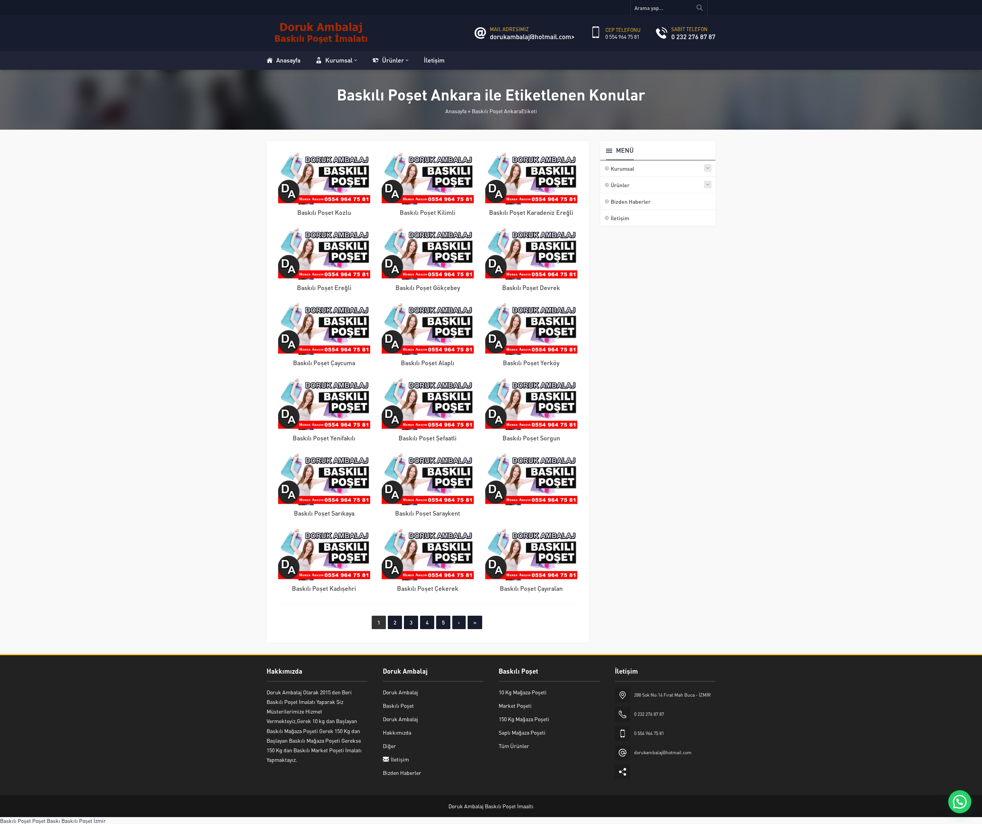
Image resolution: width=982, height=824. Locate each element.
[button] (959, 801)
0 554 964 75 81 (622, 36)
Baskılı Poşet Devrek (531, 287)
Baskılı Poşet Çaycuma (324, 363)
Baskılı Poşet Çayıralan (531, 588)
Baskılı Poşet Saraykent (427, 513)
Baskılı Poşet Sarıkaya (324, 513)
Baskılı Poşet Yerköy (531, 363)
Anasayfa (455, 110)
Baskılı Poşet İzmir (83, 820)
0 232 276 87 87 (693, 36)
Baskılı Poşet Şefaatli (427, 438)
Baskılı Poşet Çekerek (427, 588)
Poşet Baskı (46, 820)
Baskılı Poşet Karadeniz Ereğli (531, 212)
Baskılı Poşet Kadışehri (324, 588)
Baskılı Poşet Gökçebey (427, 287)
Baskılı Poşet (15, 820)
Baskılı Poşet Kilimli (427, 212)
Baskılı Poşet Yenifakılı (324, 438)
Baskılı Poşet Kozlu (324, 212)
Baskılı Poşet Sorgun (531, 438)
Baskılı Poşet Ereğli (324, 287)
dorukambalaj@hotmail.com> (532, 36)
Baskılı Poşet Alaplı (427, 363)
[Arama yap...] (699, 7)
